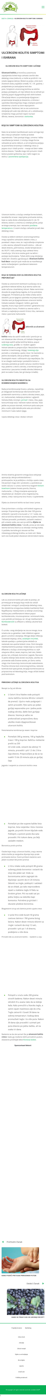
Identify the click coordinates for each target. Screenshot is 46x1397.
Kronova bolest (29, 1039)
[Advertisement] (23, 185)
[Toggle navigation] (43, 7)
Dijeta (4, 18)
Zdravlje (10, 18)
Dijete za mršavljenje (21, 1354)
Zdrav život (21, 1337)
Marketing (28, 1328)
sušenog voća (7, 344)
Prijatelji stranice (17, 1328)
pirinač (24, 400)
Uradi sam (21, 1372)
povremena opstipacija (18, 156)
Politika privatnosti (21, 1377)
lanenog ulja (33, 350)
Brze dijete (21, 1360)
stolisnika (29, 116)
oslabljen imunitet (30, 638)
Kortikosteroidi (8, 621)
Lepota (21, 1366)
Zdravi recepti (21, 1348)
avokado (33, 1390)
